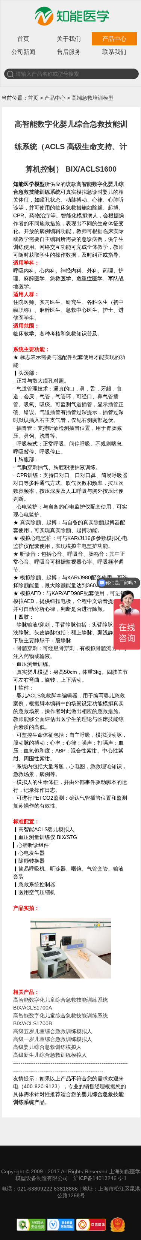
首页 (23, 39)
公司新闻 (23, 52)
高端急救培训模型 (92, 98)
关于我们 (69, 39)
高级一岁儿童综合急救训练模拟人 (52, 1039)
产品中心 (114, 39)
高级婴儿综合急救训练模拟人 (47, 1047)
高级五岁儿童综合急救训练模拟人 (52, 1031)
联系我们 (114, 52)
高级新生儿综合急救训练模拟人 (50, 1055)
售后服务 (69, 52)
